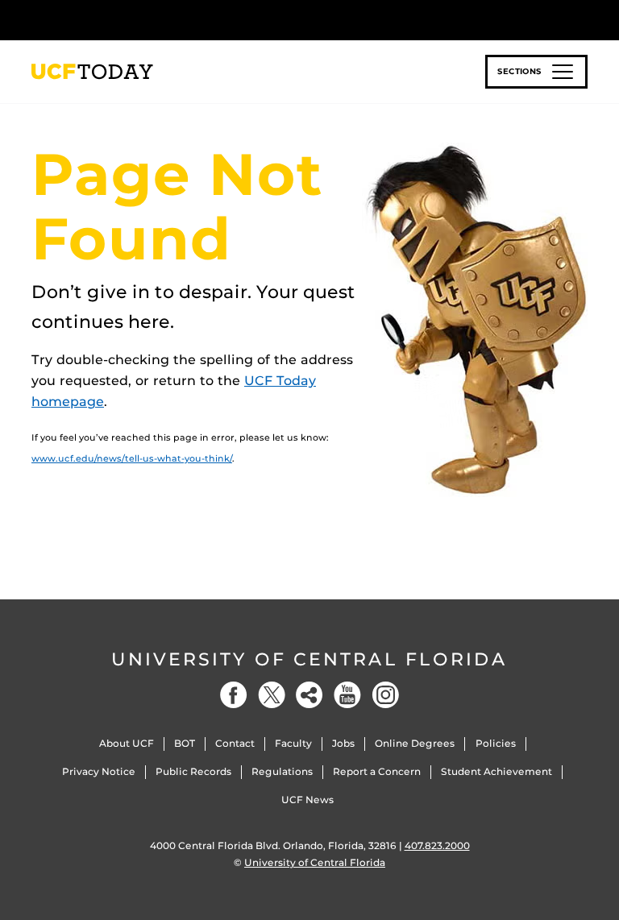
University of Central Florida (309, 659)
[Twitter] (271, 695)
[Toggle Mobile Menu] (583, 19)
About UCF (126, 743)
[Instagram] (385, 695)
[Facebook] (233, 695)
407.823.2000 (437, 845)
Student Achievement (496, 771)
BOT (184, 743)
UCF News (307, 800)
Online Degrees (415, 743)
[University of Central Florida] (138, 19)
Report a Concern (377, 771)
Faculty (293, 743)
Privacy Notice (98, 771)
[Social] (309, 695)
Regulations (282, 771)
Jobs (343, 743)
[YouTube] (347, 695)
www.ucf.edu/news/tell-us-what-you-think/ (131, 458)
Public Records (193, 771)
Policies (496, 743)
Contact (235, 743)
